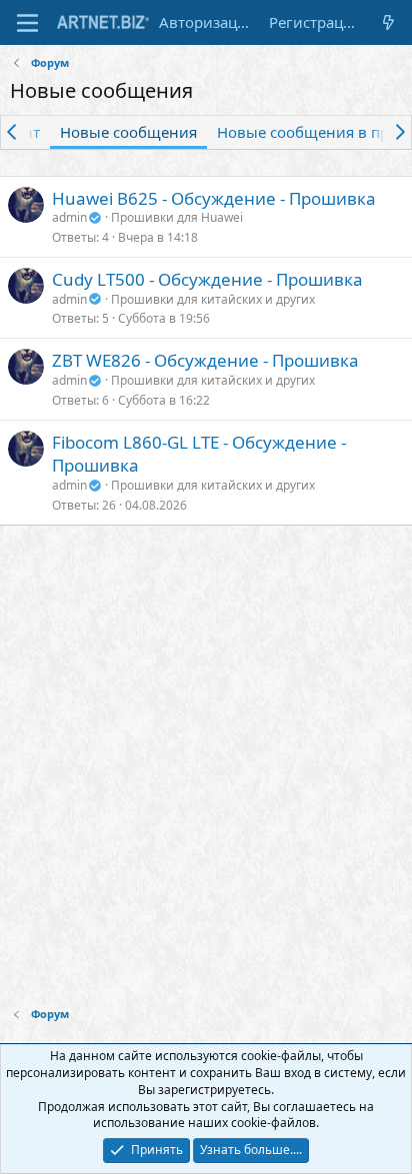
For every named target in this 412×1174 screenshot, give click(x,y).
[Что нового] (388, 22)
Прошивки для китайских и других (213, 299)
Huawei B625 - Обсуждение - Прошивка (214, 198)
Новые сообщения (128, 132)
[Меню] (27, 23)
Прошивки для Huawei (177, 217)
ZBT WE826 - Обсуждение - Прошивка (205, 360)
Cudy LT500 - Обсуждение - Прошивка (207, 279)
